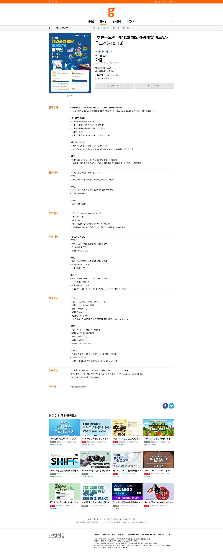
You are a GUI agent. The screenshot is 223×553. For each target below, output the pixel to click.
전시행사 (116, 21)
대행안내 (115, 28)
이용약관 (121, 534)
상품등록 (105, 28)
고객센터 (170, 2)
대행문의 (125, 28)
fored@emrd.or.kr (103, 78)
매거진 (91, 21)
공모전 (103, 21)
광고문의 (106, 534)
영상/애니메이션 (104, 51)
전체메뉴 (173, 21)
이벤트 (169, 534)
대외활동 (53, 508)
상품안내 (95, 28)
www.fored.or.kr (91, 370)
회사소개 (97, 534)
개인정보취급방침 (133, 534)
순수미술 (116, 476)
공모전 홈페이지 (154, 85)
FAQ (113, 534)
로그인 (164, 2)
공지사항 (161, 534)
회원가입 (157, 2)
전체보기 (66, 28)
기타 (83, 508)
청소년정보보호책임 (149, 534)
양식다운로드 (116, 85)
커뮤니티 (131, 21)
